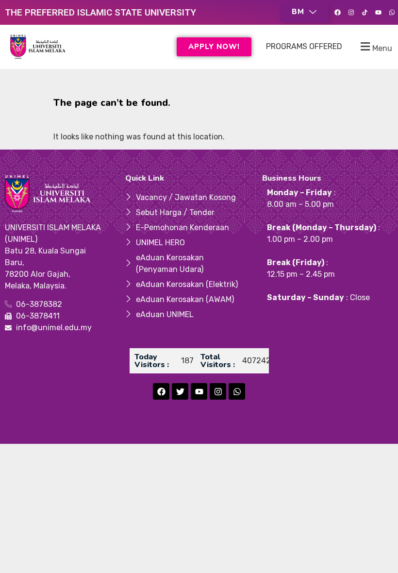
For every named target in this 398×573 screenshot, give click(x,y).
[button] (304, 12)
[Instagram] (351, 12)
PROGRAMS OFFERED (304, 46)
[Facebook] (337, 12)
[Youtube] (378, 12)
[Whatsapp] (391, 12)
